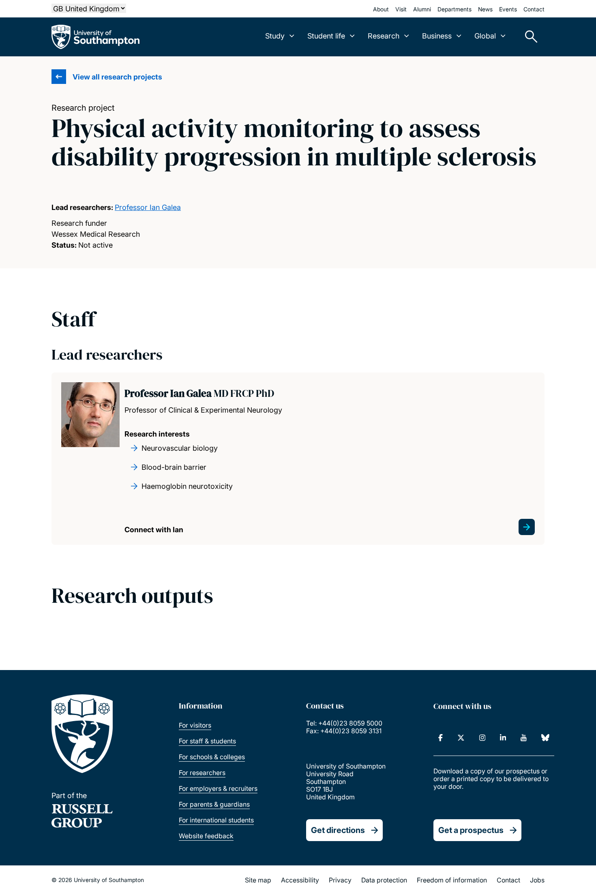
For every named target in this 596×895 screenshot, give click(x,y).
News (485, 9)
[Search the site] (528, 37)
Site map (258, 880)
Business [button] (437, 36)
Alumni (422, 9)
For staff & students (207, 741)
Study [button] (275, 36)
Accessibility (300, 880)
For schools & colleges (212, 757)
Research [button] (383, 36)
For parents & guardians (214, 804)
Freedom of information (452, 880)
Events (508, 9)
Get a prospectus (471, 830)
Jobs (537, 880)
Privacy (340, 880)
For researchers (202, 773)
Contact (534, 9)
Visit (401, 9)
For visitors (195, 725)
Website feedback (206, 836)
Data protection (384, 880)
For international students (216, 820)
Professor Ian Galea (148, 207)
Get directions (338, 830)
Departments (454, 9)
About (381, 9)
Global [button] (485, 36)
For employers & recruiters (218, 788)
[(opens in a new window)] (440, 737)
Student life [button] (326, 36)
